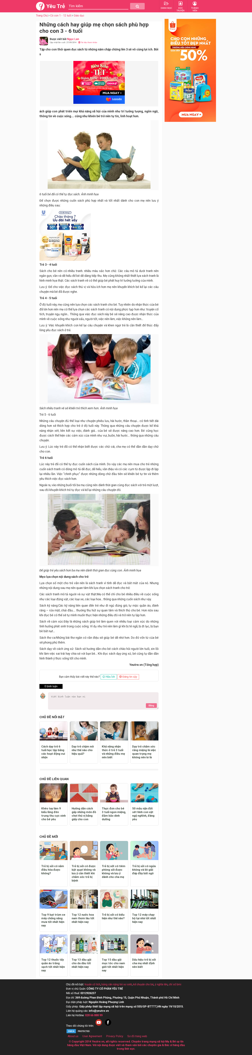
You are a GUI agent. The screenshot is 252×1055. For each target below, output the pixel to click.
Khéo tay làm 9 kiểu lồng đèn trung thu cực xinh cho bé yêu (53, 814)
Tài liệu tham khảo (88, 42)
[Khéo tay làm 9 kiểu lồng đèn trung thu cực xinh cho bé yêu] (54, 792)
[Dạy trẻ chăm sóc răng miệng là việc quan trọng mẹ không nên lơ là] (144, 730)
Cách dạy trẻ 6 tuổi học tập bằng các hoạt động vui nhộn (53, 752)
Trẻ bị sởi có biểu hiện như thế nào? (113, 916)
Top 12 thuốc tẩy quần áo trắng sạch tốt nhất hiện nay (53, 965)
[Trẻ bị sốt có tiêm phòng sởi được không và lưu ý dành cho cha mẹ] (114, 850)
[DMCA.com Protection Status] (79, 1032)
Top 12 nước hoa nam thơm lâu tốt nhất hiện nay (83, 918)
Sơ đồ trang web (137, 1036)
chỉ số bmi (175, 984)
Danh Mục (166, 8)
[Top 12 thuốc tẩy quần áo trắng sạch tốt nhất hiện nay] (54, 944)
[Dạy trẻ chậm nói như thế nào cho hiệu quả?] (84, 730)
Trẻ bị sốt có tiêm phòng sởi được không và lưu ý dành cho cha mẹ (113, 871)
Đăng (151, 705)
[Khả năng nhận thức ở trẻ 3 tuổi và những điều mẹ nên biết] (114, 730)
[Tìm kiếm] (137, 6)
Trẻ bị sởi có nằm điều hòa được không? (52, 869)
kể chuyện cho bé (143, 984)
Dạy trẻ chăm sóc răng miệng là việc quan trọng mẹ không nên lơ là (144, 752)
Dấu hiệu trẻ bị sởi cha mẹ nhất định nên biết (144, 963)
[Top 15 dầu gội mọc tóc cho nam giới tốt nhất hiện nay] (114, 944)
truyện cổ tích (92, 984)
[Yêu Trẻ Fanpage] (108, 1025)
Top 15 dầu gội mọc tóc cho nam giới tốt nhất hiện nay (113, 965)
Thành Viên (195, 9)
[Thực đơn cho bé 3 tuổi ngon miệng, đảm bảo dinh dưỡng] (114, 792)
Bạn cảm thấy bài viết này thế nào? (79, 676)
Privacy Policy (114, 1036)
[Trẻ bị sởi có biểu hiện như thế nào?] (114, 899)
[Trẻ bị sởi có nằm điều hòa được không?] (54, 850)
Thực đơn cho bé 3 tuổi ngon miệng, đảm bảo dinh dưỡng (114, 814)
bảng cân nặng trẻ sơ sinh (116, 984)
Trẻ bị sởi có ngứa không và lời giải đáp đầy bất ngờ (144, 869)
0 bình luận (51, 686)
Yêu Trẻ (55, 6)
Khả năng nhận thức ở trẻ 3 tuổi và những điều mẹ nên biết (113, 752)
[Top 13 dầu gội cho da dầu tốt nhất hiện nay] (84, 944)
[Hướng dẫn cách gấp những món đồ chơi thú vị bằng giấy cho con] (84, 792)
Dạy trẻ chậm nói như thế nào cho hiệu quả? (83, 750)
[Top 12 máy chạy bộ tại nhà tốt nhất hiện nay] (144, 899)
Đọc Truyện (180, 9)
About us (73, 1036)
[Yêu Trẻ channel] (98, 1025)
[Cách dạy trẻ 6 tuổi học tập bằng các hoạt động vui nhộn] (54, 730)
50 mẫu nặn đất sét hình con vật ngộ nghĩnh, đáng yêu (143, 814)
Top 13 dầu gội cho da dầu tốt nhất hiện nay (81, 963)
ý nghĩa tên (161, 984)
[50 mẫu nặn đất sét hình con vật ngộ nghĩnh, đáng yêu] (144, 792)
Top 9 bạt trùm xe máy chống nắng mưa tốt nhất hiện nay (53, 920)
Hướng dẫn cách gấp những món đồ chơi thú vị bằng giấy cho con (84, 814)
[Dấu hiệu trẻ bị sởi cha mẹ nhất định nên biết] (144, 944)
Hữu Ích (110, 676)
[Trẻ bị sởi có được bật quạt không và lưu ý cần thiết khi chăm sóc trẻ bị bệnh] (84, 850)
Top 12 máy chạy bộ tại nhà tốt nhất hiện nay (144, 918)
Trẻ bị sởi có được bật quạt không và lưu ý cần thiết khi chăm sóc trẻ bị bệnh (84, 873)
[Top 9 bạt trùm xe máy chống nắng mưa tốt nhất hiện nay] (54, 899)
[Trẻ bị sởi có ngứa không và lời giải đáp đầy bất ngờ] (144, 850)
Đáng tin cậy (129, 676)
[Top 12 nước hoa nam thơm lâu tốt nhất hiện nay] (84, 899)
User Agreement (92, 1036)
